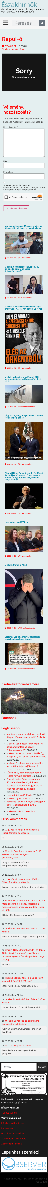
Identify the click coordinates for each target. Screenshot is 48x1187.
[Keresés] (42, 23)
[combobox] (19, 1067)
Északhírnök (19, 4)
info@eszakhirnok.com (12, 1123)
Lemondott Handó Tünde (16, 522)
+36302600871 (9, 1112)
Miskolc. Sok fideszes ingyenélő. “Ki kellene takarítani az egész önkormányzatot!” (22, 269)
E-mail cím (8, 172)
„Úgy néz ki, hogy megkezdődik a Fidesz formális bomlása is (24, 416)
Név (5, 161)
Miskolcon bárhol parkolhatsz (22, 811)
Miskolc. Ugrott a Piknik (16, 565)
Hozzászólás (10, 127)
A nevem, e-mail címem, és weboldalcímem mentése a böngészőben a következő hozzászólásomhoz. (24, 187)
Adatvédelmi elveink (11, 1143)
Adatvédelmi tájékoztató (13, 1138)
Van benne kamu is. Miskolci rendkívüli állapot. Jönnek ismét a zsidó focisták (23, 227)
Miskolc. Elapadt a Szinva (18, 1045)
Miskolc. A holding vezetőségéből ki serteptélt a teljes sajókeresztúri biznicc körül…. (24, 379)
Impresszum (7, 1128)
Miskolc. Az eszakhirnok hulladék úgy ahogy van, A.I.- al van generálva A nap (23, 307)
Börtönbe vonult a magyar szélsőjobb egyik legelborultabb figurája (22, 638)
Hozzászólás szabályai (12, 1133)
